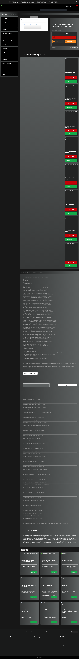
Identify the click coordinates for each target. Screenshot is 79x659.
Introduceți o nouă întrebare (68, 385)
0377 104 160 (28, 6)
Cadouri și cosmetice (7, 70)
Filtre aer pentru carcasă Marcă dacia (58, 538)
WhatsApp (35, 6)
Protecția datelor (37, 641)
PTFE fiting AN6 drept (69, 204)
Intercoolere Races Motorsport (48, 561)
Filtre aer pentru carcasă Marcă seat (32, 541)
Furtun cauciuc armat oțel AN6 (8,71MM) (70, 99)
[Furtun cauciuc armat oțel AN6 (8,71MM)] (71, 91)
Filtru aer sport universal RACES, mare (70, 231)
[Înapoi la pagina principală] (21, 14)
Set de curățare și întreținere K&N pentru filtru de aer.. (71, 258)
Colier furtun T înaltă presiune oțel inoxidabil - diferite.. (70, 126)
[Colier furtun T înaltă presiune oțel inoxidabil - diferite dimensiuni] (71, 117)
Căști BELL (65, 585)
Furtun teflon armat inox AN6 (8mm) (71, 178)
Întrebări (56, 41)
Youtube (73, 2)
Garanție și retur (9, 647)
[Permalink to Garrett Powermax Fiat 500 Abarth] (29, 578)
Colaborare (8, 645)
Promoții (4, 18)
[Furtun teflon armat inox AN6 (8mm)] (71, 170)
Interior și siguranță (7, 40)
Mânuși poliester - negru (70, 72)
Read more (33, 572)
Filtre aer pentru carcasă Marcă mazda (65, 542)
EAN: (71, 47)
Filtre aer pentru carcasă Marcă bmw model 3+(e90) (41, 535)
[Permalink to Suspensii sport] (69, 553)
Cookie (35, 643)
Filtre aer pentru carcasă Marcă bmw (44, 534)
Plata (7, 643)
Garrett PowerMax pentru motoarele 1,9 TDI (28, 562)
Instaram (70, 2)
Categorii (4, 14)
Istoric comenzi (63, 639)
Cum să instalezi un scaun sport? (27, 610)
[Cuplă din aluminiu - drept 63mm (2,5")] (71, 143)
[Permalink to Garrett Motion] (49, 578)
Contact (7, 639)
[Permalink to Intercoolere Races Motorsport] (49, 553)
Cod (53, 47)
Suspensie (4, 29)
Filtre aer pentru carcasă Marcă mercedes (41, 538)
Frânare (4, 37)
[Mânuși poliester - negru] (71, 64)
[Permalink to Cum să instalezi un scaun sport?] (29, 603)
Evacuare (4, 59)
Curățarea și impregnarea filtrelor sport (69, 611)
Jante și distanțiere (7, 33)
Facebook (68, 2)
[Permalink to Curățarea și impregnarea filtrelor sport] (69, 603)
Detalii (22, 272)
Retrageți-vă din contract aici (66, 650)
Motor (3, 25)
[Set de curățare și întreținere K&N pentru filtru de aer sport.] (71, 249)
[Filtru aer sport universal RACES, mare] (71, 223)
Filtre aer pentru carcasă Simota (29, 534)
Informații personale (64, 645)
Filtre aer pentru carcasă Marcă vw (60, 534)
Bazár (3, 74)
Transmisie (5, 55)
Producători (13, 14)
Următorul (42, 27)
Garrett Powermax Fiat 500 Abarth (29, 586)
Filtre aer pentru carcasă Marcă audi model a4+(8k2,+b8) (43, 539)
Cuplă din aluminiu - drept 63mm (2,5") (70, 152)
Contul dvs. (68, 6)
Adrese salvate (63, 643)
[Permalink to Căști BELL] (69, 578)
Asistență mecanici (6, 63)
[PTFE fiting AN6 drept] (71, 196)
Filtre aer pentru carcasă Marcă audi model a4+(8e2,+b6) (52, 541)
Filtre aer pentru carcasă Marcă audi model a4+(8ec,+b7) (44, 542)
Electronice (5, 48)
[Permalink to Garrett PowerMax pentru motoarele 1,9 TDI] (29, 554)
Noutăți (4, 22)
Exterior (4, 44)
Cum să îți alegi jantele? (49, 610)
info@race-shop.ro (30, 631)
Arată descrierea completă (56, 30)
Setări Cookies (37, 645)
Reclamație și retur (64, 649)
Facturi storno (63, 641)
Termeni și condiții (37, 639)
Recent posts (26, 550)
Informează (69, 41)
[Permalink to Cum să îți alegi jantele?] (49, 603)
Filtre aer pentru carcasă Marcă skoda (61, 535)
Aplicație (41, 272)
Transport (8, 641)
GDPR (61, 647)
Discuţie (35, 272)
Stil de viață (5, 67)
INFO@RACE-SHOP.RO (31, 6)
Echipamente (5, 52)
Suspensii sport (67, 560)
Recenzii (28, 272)
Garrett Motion (47, 585)
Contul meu (63, 636)
